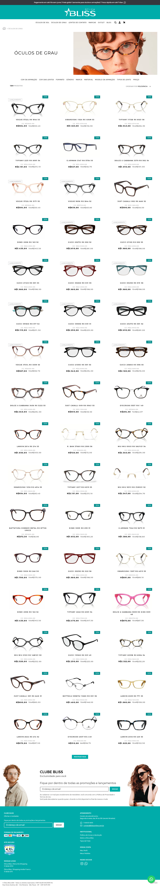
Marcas (92, 22)
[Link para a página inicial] (4, 29)
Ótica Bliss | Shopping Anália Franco (17, 869)
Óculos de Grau (59, 22)
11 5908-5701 (8, 866)
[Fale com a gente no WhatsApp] (151, 879)
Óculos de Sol (42, 22)
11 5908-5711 (8, 872)
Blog (109, 22)
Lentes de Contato (78, 22)
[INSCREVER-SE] (115, 789)
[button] (29, 80)
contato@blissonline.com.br (94, 826)
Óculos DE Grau (15, 29)
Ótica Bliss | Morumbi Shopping (15, 864)
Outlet (101, 22)
